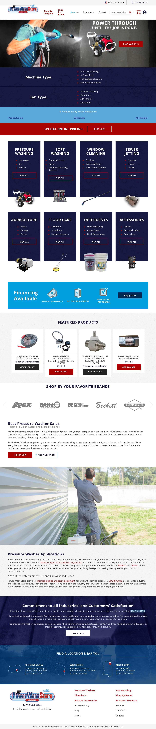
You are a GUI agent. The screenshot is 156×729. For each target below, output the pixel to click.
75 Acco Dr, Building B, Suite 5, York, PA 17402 (36, 669)
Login (15, 709)
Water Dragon (47, 562)
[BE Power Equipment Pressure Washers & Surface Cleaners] (50, 405)
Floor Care (85, 95)
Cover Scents (94, 230)
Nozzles (132, 160)
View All (24, 175)
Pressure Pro (62, 562)
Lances (127, 226)
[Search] (130, 12)
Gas (21, 164)
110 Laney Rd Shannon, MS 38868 (125, 669)
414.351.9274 (138, 611)
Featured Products (126, 700)
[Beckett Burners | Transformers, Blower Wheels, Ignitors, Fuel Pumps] (78, 405)
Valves (131, 167)
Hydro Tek (76, 562)
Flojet (134, 565)
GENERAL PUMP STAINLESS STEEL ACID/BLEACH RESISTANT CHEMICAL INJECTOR (95, 360)
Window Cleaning (89, 91)
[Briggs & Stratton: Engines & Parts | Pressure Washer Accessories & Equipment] (106, 405)
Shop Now (99, 129)
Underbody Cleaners (90, 82)
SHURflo (122, 565)
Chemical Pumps (57, 160)
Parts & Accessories (86, 700)
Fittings (24, 230)
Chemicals (81, 695)
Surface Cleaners (60, 234)
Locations (121, 710)
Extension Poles (94, 164)
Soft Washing (87, 75)
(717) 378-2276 (35, 673)
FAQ (77, 710)
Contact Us (78, 633)
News (78, 715)
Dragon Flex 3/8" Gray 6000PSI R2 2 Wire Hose (27, 357)
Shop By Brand (124, 695)
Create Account (27, 709)
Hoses (131, 164)
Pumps (23, 234)
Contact (102, 12)
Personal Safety (132, 230)
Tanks (51, 164)
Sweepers (56, 226)
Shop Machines (131, 44)
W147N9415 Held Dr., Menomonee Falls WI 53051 (83, 669)
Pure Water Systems (96, 167)
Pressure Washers (85, 690)
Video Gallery (82, 705)
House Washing (95, 226)
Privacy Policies (44, 709)
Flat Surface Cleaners (91, 78)
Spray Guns (129, 234)
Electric (22, 167)
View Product (27, 367)
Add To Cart (61, 371)
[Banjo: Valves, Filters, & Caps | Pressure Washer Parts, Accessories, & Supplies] (22, 405)
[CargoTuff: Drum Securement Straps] (134, 405)
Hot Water (24, 160)
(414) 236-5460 (80, 673)
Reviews (120, 705)
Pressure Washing (89, 71)
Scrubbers (56, 230)
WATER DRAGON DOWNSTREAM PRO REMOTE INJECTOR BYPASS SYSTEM (61, 360)
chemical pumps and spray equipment (56, 580)
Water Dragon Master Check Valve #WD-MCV (129, 357)
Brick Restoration (96, 234)
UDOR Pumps (115, 580)
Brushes (90, 160)
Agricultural (86, 98)
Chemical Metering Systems (58, 168)
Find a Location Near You (78, 653)
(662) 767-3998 (126, 673)
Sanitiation (85, 102)
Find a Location (46, 455)
